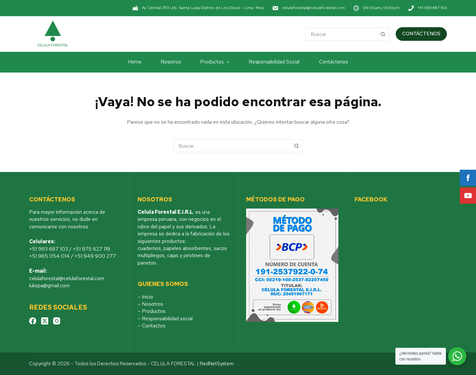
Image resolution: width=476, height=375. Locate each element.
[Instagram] (56, 320)
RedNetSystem (217, 363)
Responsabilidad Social (274, 62)
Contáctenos (333, 62)
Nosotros (171, 62)
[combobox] (341, 34)
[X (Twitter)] (44, 320)
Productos (211, 62)
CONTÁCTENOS (421, 33)
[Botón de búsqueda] (383, 34)
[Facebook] (32, 320)
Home (135, 62)
